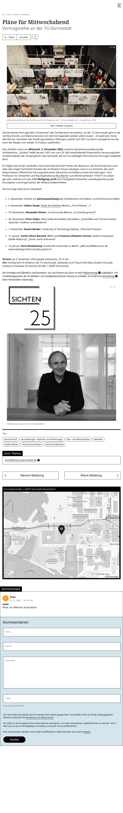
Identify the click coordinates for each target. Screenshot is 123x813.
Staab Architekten (51, 205)
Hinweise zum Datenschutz (39, 717)
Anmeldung (108, 276)
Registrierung (90, 272)
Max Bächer (62, 175)
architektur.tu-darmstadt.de (20, 460)
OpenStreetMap (112, 576)
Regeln (86, 731)
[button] (61, 530)
